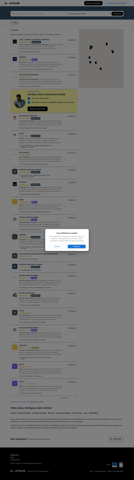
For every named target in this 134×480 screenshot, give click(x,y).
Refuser (57, 246)
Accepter (77, 246)
